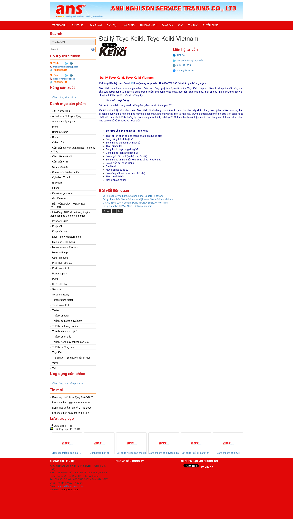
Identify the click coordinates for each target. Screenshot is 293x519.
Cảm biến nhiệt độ (62, 156)
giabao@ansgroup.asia (64, 78)
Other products (60, 257)
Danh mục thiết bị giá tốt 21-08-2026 (72, 407)
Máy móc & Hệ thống (63, 242)
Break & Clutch (60, 131)
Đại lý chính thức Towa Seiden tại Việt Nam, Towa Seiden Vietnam (137, 199)
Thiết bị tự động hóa (63, 347)
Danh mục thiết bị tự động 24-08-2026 (72, 397)
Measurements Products (65, 247)
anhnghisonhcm (185, 70)
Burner (56, 137)
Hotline (181, 54)
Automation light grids (63, 121)
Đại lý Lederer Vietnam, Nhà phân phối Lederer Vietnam (132, 195)
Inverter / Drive (60, 221)
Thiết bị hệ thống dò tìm (65, 326)
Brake (55, 126)
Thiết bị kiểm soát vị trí (64, 331)
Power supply (59, 273)
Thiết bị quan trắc (61, 336)
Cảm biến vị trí (60, 161)
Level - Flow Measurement (66, 236)
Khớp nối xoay (59, 231)
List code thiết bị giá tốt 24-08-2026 (71, 402)
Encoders (57, 182)
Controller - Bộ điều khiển (66, 172)
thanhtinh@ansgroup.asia (65, 66)
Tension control (60, 305)
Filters (55, 187)
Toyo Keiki (57, 352)
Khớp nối (57, 226)
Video (55, 368)
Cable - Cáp (58, 142)
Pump (55, 278)
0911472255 (184, 65)
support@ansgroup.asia (190, 60)
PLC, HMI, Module (62, 263)
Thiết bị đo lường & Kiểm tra (67, 320)
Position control (60, 268)
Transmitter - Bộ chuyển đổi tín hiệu (71, 357)
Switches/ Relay (60, 294)
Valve (55, 362)
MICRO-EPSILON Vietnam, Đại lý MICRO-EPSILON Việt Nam (135, 202)
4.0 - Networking (61, 110)
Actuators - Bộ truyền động (66, 116)
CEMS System (60, 166)
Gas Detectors (60, 198)
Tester (55, 310)
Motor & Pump (60, 252)
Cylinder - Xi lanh (61, 177)
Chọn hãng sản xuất (63, 97)
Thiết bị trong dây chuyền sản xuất (70, 341)
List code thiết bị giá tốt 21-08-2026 (71, 413)
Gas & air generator (62, 193)
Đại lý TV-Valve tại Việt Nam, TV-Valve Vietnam (127, 206)
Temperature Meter (62, 299)
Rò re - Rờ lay (59, 284)
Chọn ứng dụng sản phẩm (66, 383)
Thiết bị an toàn (60, 315)
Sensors (56, 289)
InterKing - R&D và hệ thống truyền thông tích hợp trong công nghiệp (70, 213)
